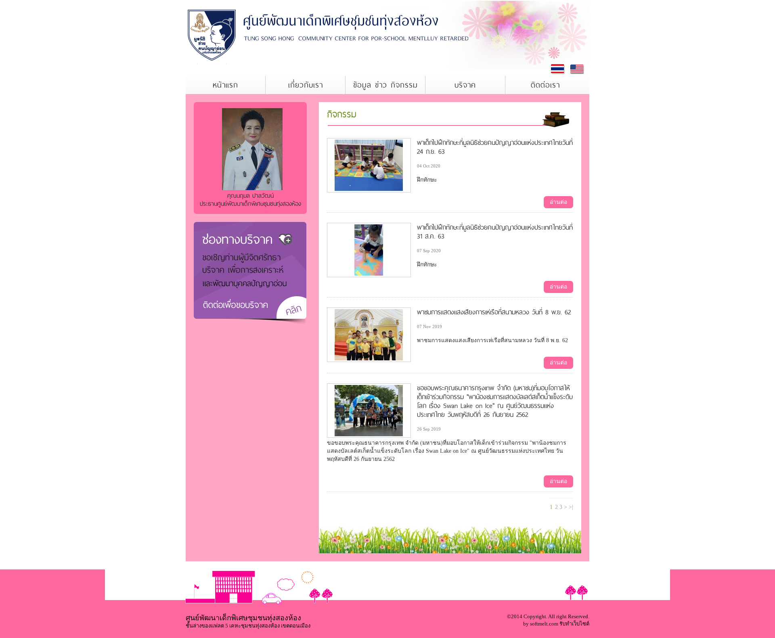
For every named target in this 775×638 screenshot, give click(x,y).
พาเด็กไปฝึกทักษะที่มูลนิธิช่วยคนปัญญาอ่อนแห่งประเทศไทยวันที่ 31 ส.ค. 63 (495, 232)
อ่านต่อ (558, 202)
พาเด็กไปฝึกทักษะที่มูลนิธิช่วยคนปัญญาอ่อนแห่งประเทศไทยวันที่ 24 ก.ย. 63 (495, 147)
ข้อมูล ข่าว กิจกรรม (385, 85)
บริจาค (465, 85)
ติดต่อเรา (545, 85)
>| (571, 507)
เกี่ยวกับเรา (305, 85)
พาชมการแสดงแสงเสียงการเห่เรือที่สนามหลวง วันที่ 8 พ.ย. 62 (494, 312)
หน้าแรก (225, 85)
